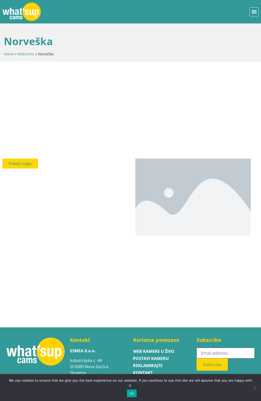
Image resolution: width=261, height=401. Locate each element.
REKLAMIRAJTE (148, 365)
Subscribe (212, 364)
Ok (131, 393)
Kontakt (143, 373)
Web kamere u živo (153, 351)
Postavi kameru (151, 358)
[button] (254, 11)
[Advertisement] (130, 105)
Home (9, 53)
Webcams (26, 53)
